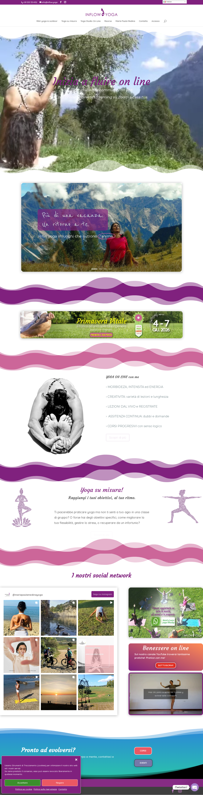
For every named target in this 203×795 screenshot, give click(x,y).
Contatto (62, 789)
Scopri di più (117, 437)
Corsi (143, 750)
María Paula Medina (125, 21)
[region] (101, 227)
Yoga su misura (69, 21)
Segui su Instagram (102, 594)
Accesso (156, 21)
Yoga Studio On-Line (91, 21)
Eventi (143, 763)
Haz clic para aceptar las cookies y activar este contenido (165, 694)
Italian (169, 2)
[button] (76, 759)
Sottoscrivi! (165, 665)
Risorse (108, 21)
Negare (60, 782)
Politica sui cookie (23, 789)
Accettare (22, 782)
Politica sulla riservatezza (45, 789)
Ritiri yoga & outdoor (47, 21)
